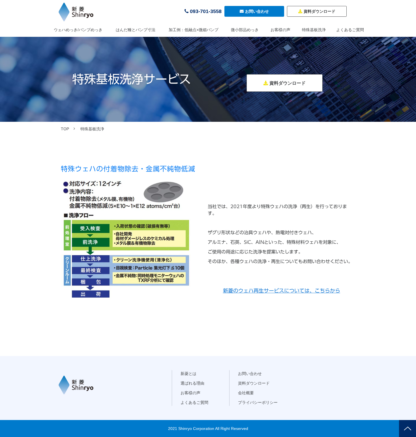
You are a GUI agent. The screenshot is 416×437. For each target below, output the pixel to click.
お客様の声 (280, 29)
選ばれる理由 (192, 383)
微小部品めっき (245, 29)
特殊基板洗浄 (314, 29)
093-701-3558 (206, 11)
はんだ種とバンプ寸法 (135, 29)
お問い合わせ (257, 11)
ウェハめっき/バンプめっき (78, 29)
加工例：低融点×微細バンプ (193, 29)
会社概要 (246, 393)
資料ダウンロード (319, 11)
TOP (65, 129)
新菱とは (188, 373)
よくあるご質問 (350, 29)
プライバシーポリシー (258, 402)
